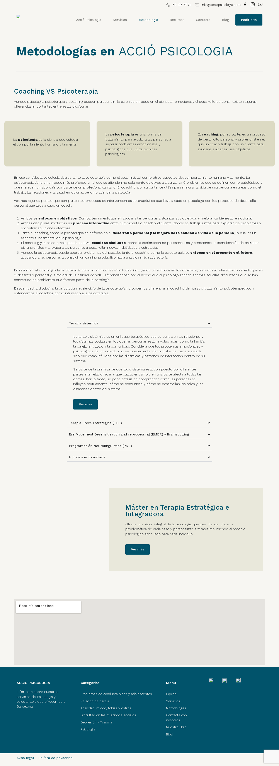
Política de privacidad (55, 758)
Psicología (88, 729)
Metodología (148, 20)
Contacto (203, 20)
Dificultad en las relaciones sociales (108, 715)
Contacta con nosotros (176, 717)
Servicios (120, 20)
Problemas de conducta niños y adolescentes (116, 694)
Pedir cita (249, 20)
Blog (225, 20)
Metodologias (176, 708)
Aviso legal (25, 758)
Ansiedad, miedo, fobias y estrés (106, 708)
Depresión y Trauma (96, 722)
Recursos (177, 20)
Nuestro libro (176, 727)
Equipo (171, 694)
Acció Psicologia (88, 20)
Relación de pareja (95, 701)
